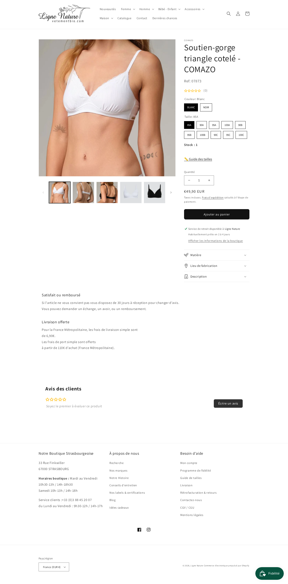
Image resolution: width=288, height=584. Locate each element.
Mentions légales (191, 515)
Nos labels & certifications (127, 492)
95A (214, 124)
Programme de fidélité (195, 470)
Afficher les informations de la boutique (215, 241)
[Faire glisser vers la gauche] (43, 192)
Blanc (191, 106)
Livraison (186, 485)
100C (241, 134)
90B (240, 124)
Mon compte (188, 463)
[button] (127, 9)
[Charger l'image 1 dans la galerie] (59, 192)
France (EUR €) (52, 567)
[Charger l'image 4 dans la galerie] (107, 192)
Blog (112, 500)
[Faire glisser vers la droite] (171, 192)
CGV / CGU (187, 507)
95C (228, 134)
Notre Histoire (119, 478)
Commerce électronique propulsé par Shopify (226, 565)
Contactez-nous (191, 500)
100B (203, 134)
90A (201, 124)
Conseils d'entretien (123, 485)
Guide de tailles (191, 478)
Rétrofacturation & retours (198, 492)
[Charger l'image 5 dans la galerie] (130, 192)
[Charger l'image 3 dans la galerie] (83, 192)
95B (189, 134)
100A (227, 124)
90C (216, 134)
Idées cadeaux (119, 507)
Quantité (189, 172)
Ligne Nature (197, 565)
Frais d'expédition (213, 197)
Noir (206, 106)
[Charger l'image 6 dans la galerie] (154, 192)
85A (189, 124)
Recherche (116, 463)
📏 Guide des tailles (198, 159)
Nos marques (118, 470)
